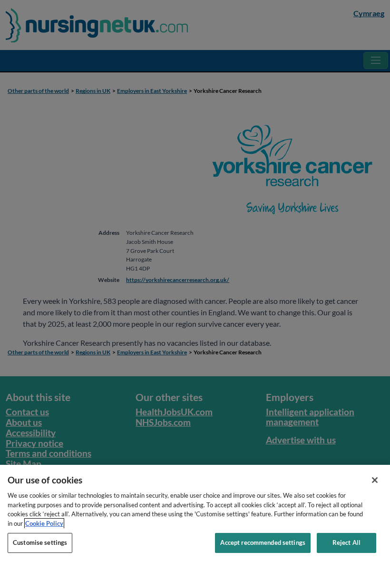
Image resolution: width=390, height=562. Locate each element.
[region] (195, 513)
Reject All (346, 542)
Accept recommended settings (262, 542)
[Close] (374, 480)
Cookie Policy (44, 523)
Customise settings (40, 542)
